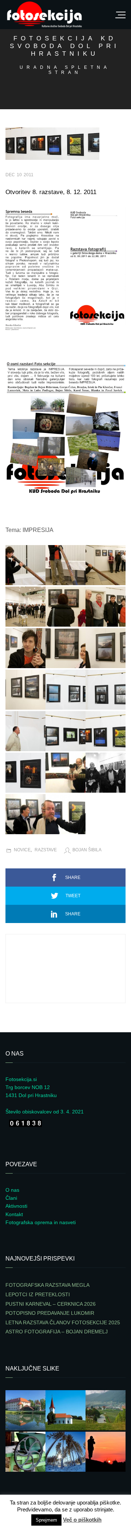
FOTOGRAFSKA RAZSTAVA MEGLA (47, 1285)
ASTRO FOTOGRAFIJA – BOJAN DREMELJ (56, 1331)
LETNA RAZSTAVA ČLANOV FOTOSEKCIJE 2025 (62, 1322)
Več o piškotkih (82, 1520)
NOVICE (22, 849)
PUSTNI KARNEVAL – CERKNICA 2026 (50, 1304)
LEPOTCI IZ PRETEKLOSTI (37, 1294)
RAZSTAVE (46, 849)
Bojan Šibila (87, 849)
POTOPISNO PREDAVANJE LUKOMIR (49, 1313)
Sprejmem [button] (46, 1520)
